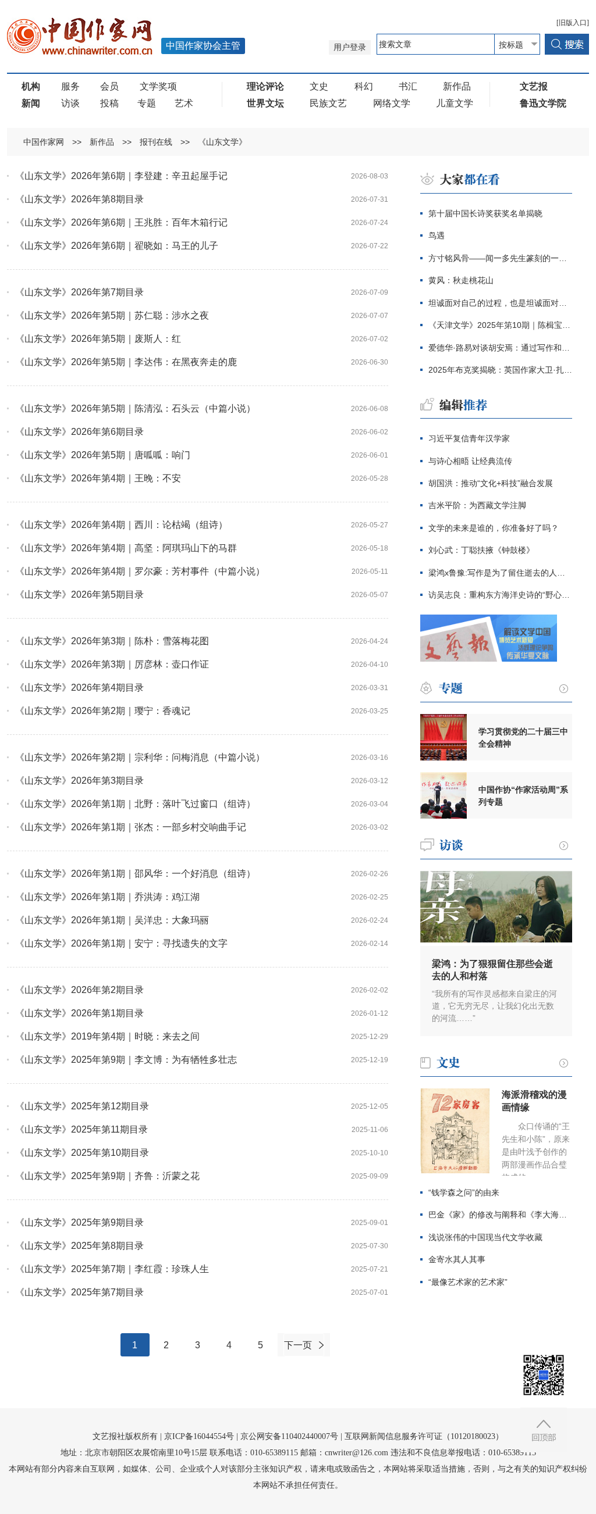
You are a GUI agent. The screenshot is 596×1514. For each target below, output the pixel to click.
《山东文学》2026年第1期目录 (79, 1013)
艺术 (184, 103)
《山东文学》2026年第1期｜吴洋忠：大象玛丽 (112, 920)
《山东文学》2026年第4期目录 (79, 687)
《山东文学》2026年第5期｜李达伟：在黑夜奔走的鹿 (126, 362)
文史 (319, 86)
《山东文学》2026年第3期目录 (79, 780)
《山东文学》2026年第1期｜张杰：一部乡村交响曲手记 (130, 827)
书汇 (408, 86)
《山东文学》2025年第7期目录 (79, 1292)
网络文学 (391, 103)
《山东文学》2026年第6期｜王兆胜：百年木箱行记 (121, 222)
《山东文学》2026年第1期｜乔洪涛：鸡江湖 (107, 897)
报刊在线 (156, 142)
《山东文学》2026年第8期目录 (79, 199)
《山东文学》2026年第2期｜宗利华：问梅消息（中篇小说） (140, 757)
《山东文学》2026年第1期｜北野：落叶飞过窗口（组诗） (135, 804)
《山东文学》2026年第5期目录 (79, 594)
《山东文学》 (222, 142)
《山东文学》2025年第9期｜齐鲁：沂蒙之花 (107, 1176)
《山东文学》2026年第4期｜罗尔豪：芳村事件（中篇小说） (140, 571)
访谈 (70, 103)
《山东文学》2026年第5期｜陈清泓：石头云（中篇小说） (135, 408)
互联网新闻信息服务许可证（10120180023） (424, 1436)
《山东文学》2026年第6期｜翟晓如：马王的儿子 (116, 246)
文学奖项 (158, 86)
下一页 (298, 1345)
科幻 (363, 86)
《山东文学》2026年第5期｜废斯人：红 (98, 339)
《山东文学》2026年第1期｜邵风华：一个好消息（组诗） (135, 874)
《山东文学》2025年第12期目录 (82, 1106)
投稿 (109, 103)
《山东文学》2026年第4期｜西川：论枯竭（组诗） (121, 525)
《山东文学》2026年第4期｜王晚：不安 (98, 478)
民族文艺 (328, 103)
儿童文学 (454, 103)
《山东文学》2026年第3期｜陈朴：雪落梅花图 (112, 641)
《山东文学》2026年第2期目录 (79, 990)
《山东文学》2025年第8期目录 (79, 1246)
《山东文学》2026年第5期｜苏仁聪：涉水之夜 (112, 315)
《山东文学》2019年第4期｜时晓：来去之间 (107, 1036)
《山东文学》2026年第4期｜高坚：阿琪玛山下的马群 (126, 548)
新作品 (457, 86)
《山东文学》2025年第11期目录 (81, 1129)
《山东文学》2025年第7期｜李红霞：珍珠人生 (112, 1269)
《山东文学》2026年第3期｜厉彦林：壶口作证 (112, 664)
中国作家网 (43, 142)
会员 (109, 86)
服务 (70, 86)
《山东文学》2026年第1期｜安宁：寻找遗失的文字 (121, 943)
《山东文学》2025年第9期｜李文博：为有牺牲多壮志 (126, 1060)
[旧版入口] (572, 23)
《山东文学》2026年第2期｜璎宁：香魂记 (102, 711)
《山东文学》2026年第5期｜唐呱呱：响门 (102, 455)
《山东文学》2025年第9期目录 (79, 1222)
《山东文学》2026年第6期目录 (79, 432)
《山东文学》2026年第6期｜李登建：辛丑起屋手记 (121, 176)
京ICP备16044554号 (199, 1436)
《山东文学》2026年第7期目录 (79, 292)
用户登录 (350, 47)
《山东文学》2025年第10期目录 (82, 1153)
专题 (146, 103)
